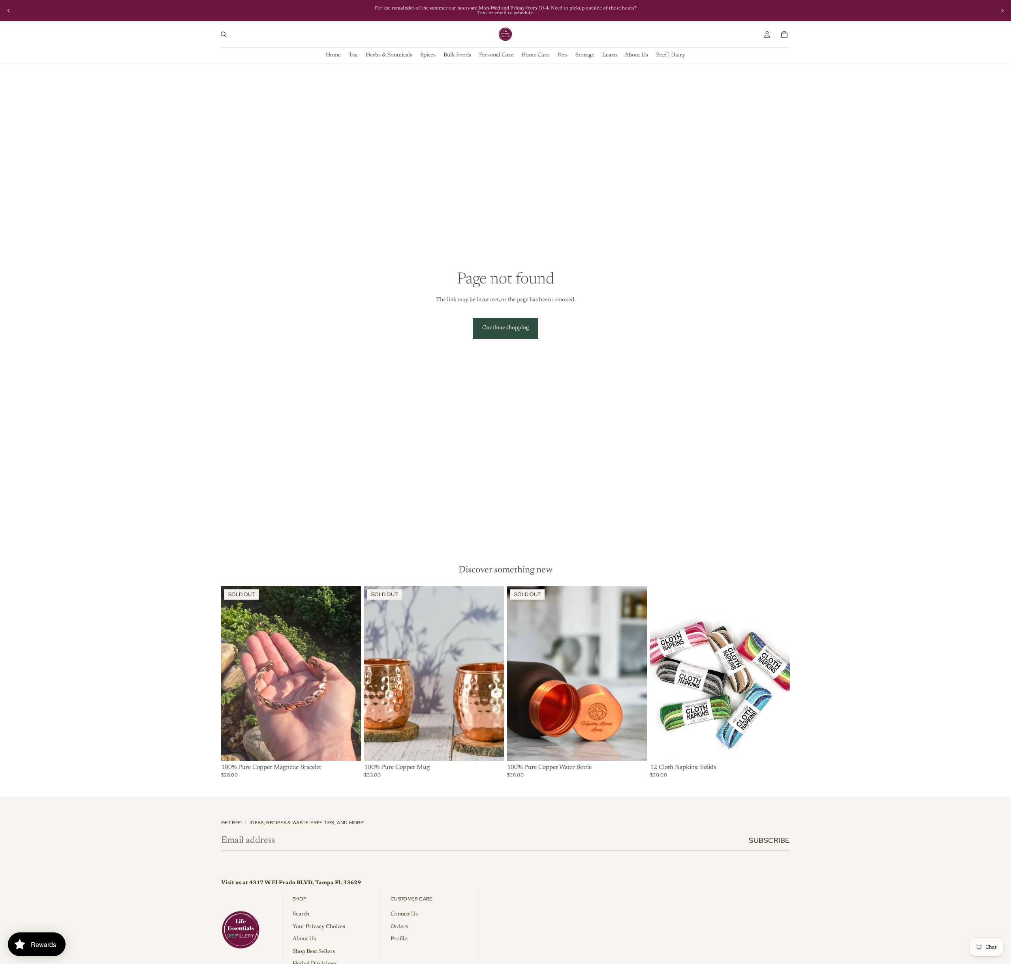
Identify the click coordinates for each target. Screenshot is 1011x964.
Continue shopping (505, 328)
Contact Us (404, 914)
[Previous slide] (8, 10)
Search (301, 914)
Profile (399, 939)
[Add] (777, 749)
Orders (399, 927)
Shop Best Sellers (314, 952)
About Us (304, 939)
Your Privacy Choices (319, 927)
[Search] (223, 34)
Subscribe (769, 840)
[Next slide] (1002, 10)
